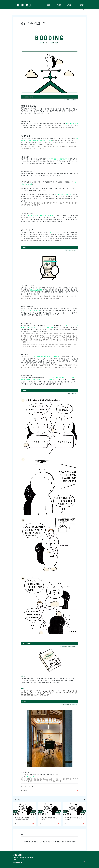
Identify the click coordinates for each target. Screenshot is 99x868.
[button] (84, 9)
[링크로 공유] (33, 786)
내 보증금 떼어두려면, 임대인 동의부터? (74, 818)
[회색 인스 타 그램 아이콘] (84, 862)
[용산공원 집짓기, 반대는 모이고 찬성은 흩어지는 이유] (24, 808)
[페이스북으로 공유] (21, 786)
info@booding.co (17, 862)
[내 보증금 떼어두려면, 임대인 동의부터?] (74, 808)
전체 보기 (84, 799)
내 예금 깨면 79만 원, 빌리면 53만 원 (48, 818)
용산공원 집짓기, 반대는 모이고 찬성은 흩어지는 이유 (24, 818)
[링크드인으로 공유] (29, 786)
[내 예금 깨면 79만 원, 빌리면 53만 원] (49, 808)
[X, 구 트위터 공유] (25, 786)
